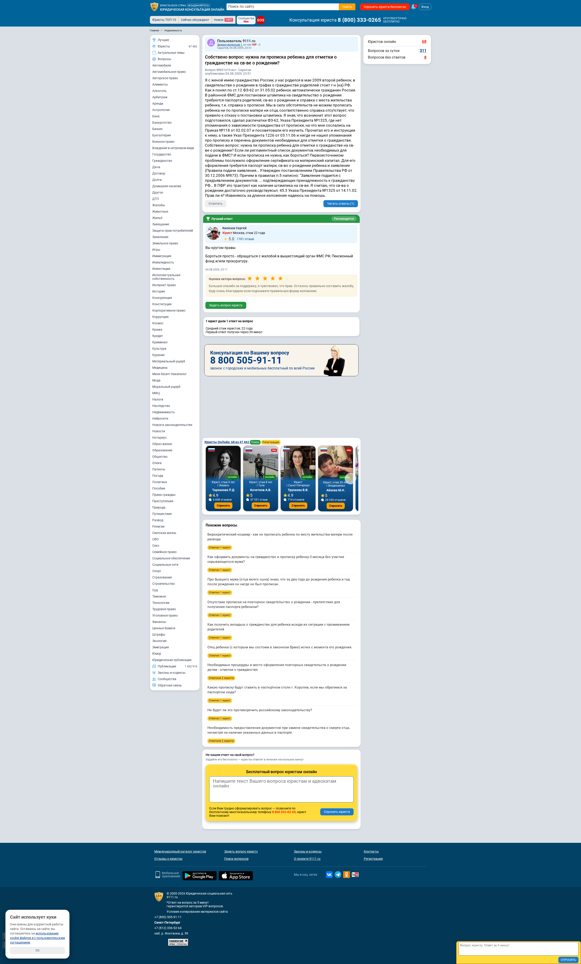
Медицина (159, 367)
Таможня (159, 596)
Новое (223, 20)
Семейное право (164, 552)
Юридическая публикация (172, 660)
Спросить (223, 505)
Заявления (160, 237)
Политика (159, 482)
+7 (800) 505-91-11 (168, 917)
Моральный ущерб (166, 387)
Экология (159, 641)
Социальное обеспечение (171, 558)
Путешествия (162, 514)
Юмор (156, 653)
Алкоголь (159, 91)
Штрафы (158, 634)
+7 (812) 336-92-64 (168, 928)
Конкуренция (162, 298)
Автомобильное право (169, 72)
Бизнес (157, 129)
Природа (158, 507)
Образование (162, 450)
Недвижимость (163, 412)
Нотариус (159, 437)
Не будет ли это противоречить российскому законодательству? (259, 710)
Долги (157, 180)
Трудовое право (164, 609)
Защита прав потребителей (172, 230)
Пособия (158, 488)
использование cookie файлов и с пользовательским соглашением (37, 938)
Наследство (161, 406)
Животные (160, 211)
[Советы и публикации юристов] (154, 6)
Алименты (160, 84)
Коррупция (160, 317)
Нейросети (160, 418)
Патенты (158, 469)
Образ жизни (162, 444)
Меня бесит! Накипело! (169, 374)
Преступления (162, 501)
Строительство (163, 583)
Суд (155, 590)
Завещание (160, 224)
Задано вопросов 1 (229, 44)
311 (423, 50)
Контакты (371, 851)
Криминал (159, 342)
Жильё (157, 218)
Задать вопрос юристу (226, 305)
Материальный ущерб (168, 361)
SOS (260, 20)
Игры (156, 249)
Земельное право (165, 243)
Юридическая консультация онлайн (192, 9)
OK (37, 950)
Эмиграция (160, 647)
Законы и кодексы (308, 851)
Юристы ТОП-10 (164, 20)
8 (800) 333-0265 (359, 20)
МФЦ (156, 393)
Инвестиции (161, 269)
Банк (156, 116)
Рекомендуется (344, 218)
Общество (159, 456)
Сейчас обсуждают (195, 20)
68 (424, 41)
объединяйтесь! (198, 5)
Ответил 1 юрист (220, 547)
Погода (157, 475)
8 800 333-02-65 (284, 812)
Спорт (156, 571)
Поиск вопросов (236, 859)
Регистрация (271, 442)
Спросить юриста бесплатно (385, 7)
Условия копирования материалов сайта (197, 911)
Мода (156, 380)
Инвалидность (163, 262)
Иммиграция (161, 256)
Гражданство (162, 160)
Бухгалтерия (161, 135)
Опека (157, 463)
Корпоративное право (168, 310)
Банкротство (162, 122)
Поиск (255, 442)
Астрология (161, 110)
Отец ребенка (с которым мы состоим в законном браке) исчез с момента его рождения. (279, 647)
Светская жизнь (164, 533)
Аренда (157, 103)
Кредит (157, 336)
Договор (158, 173)
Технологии (160, 603)
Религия (158, 526)
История (158, 291)
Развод (157, 520)
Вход (425, 7)
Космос (157, 323)
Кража (157, 329)
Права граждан (163, 495)
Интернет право (164, 285)
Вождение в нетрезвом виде (173, 148)
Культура (159, 348)
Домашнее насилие (166, 186)
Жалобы (158, 205)
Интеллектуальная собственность (166, 276)
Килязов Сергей (234, 228)
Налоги (157, 399)
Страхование (162, 577)
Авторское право (165, 78)
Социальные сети (165, 564)
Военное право (163, 141)
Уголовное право (165, 615)
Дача (156, 167)
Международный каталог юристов (180, 851)
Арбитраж (159, 97)
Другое (157, 192)
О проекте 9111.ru (307, 859)
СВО (155, 539)
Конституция (162, 304)
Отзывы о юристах (168, 859)
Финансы (159, 622)
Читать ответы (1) (340, 203)
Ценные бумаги (163, 628)
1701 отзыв (241, 238)
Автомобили (161, 65)
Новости (158, 431)
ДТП (155, 199)
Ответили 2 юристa (221, 678)
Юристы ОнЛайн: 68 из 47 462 (227, 442)
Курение (158, 355)
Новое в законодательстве (172, 425)
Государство (161, 154)
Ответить (216, 203)
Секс (155, 545)
